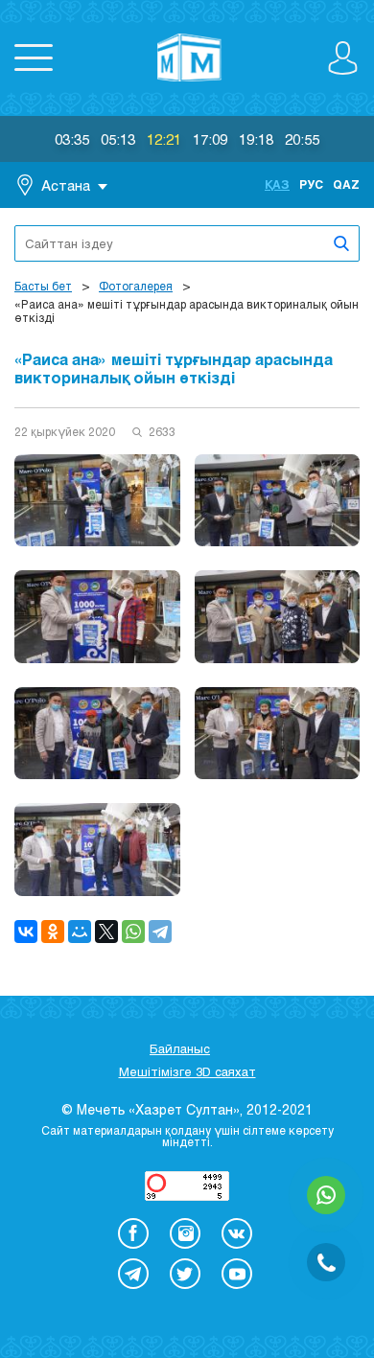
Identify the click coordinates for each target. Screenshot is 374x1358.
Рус (311, 184)
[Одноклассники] (52, 931)
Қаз (277, 184)
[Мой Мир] (79, 931)
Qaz (346, 184)
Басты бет (43, 285)
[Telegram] (160, 931)
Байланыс (180, 1048)
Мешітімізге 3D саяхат (187, 1071)
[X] (106, 931)
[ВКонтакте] (25, 931)
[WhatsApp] (133, 931)
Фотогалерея (136, 285)
